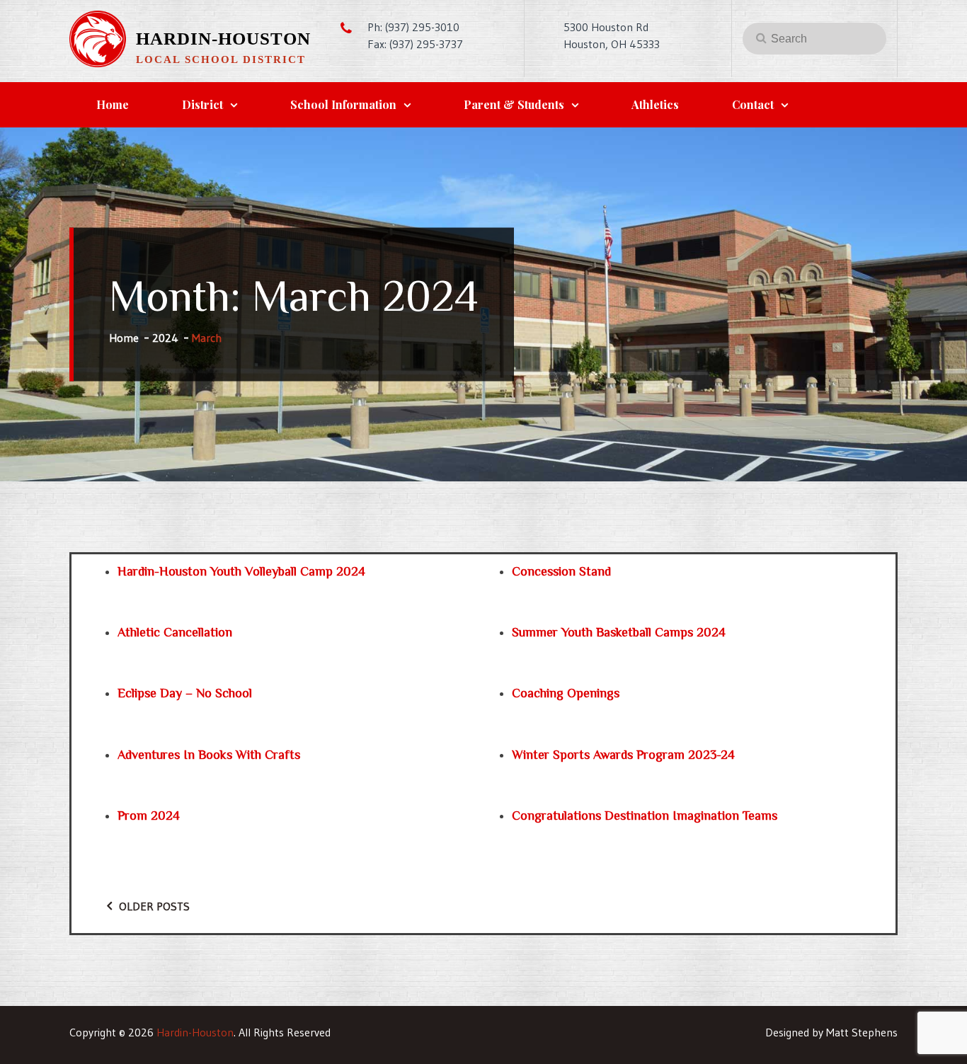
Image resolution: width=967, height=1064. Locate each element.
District (202, 104)
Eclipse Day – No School (185, 693)
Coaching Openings (565, 693)
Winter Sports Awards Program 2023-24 (623, 755)
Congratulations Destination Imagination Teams (644, 815)
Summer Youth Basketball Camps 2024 (619, 632)
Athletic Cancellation (175, 632)
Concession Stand (561, 571)
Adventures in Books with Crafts (209, 755)
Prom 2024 (149, 815)
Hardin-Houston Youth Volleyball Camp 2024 (241, 571)
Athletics (655, 104)
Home (112, 104)
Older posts (154, 906)
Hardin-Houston (223, 38)
